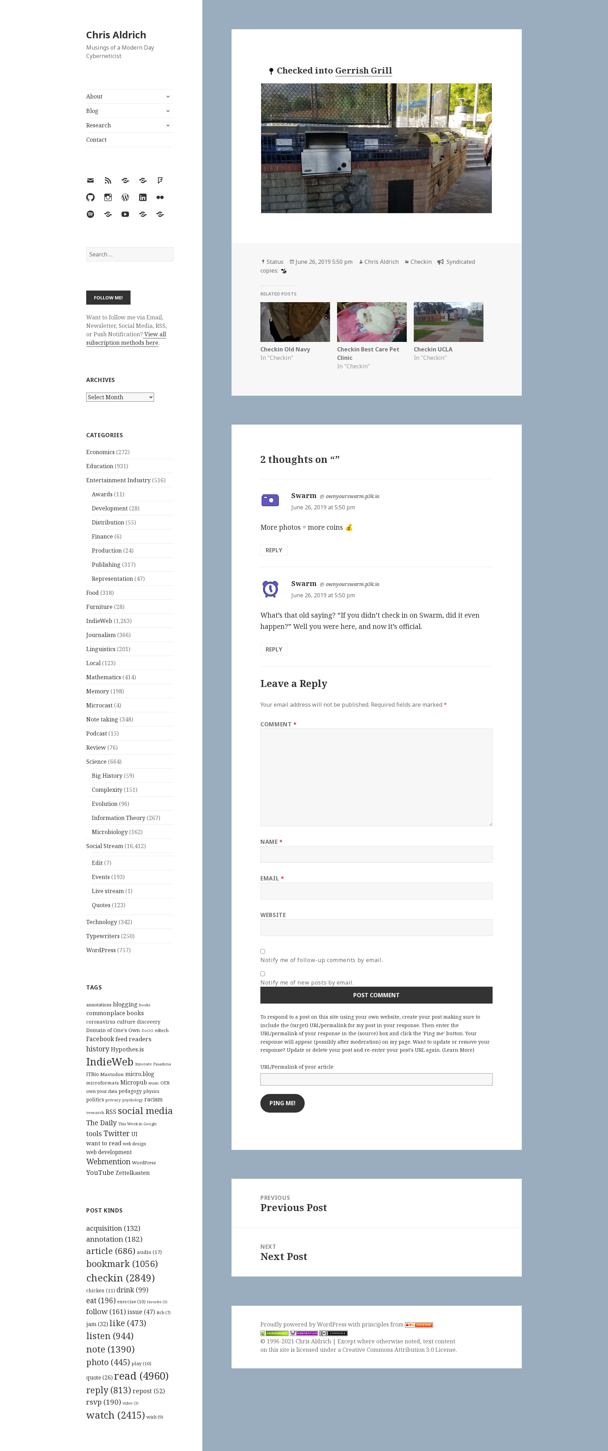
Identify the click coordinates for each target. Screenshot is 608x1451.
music (153, 1083)
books (144, 1004)
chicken (100, 1290)
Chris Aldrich (116, 34)
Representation (112, 579)
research (95, 1112)
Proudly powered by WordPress (304, 1324)
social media (145, 1110)
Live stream (108, 891)
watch (115, 1414)
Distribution (108, 522)
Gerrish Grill (363, 70)
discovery (148, 1021)
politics (95, 1099)
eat (101, 1300)
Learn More (458, 1049)
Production (107, 550)
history (97, 1049)
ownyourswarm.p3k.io (352, 496)
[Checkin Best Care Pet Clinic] (372, 322)
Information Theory (118, 818)
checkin (120, 1277)
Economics (100, 452)
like (127, 1323)
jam (97, 1324)
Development (110, 508)
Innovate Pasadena (153, 1064)
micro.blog (139, 1074)
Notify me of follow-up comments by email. (321, 960)
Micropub (133, 1082)
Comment (278, 724)
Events (101, 877)
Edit (97, 863)
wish (154, 1417)
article (110, 1250)
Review (96, 747)
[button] (376, 148)
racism (153, 1099)
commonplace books (115, 1013)
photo (108, 1362)
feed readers (133, 1039)
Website (273, 915)
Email (272, 878)
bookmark (122, 1263)
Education (99, 466)
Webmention (108, 1161)
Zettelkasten (132, 1173)
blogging (125, 1004)
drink (132, 1289)
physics (151, 1091)
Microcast (99, 705)
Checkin (421, 262)
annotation (114, 1239)
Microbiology (110, 832)
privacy (113, 1099)
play (141, 1363)
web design (134, 1144)
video (130, 1403)
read (141, 1376)
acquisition (113, 1228)
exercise (131, 1301)
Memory (97, 691)
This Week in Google (137, 1123)
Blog (92, 111)
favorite (157, 1301)
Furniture (99, 607)
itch (164, 1313)
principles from (383, 1324)
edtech (162, 1030)
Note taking (102, 719)
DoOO (147, 1030)
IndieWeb (99, 621)
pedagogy (130, 1091)
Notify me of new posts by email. (307, 982)
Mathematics (103, 677)
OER (165, 1083)
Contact (96, 140)
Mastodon (112, 1074)
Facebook (100, 1039)
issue (141, 1312)
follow (106, 1311)
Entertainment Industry (118, 480)
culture (126, 1021)
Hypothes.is (127, 1049)
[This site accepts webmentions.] (304, 1333)
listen (110, 1336)
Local (93, 663)
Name (271, 842)
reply (108, 1390)
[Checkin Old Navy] (295, 322)
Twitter (116, 1133)
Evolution (105, 804)
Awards (102, 494)
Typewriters (103, 936)
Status (275, 262)
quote (99, 1377)
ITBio (92, 1074)
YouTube (100, 1172)
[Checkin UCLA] (448, 322)
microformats (102, 1083)
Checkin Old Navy (285, 349)
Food (92, 593)
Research (98, 125)
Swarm (304, 495)
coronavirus (100, 1021)
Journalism (101, 635)
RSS (111, 1112)
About (94, 96)
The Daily (101, 1122)
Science (96, 761)
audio (149, 1251)
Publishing (106, 564)
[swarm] (282, 270)
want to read (103, 1143)
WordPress (101, 950)
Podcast (96, 733)
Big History (107, 775)
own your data (101, 1091)
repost (149, 1391)
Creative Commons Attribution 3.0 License (399, 1350)
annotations (99, 1004)
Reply (274, 550)
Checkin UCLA (433, 349)
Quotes (101, 905)
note (110, 1349)
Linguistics (100, 649)
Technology (101, 922)
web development (109, 1152)
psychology (132, 1099)
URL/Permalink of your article (297, 1066)
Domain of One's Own (113, 1030)
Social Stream (104, 846)
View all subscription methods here (126, 338)
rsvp (103, 1402)
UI (134, 1134)
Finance (102, 536)
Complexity (107, 790)
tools (94, 1133)
